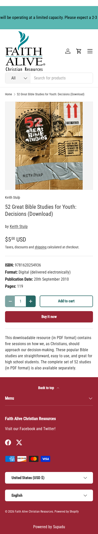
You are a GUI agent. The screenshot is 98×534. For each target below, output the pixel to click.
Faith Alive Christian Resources (34, 511)
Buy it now (49, 316)
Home (8, 94)
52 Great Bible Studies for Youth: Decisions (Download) (50, 94)
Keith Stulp (12, 197)
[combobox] (49, 78)
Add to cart (66, 301)
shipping (40, 247)
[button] (78, 51)
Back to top (46, 388)
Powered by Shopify (67, 511)
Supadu (59, 526)
